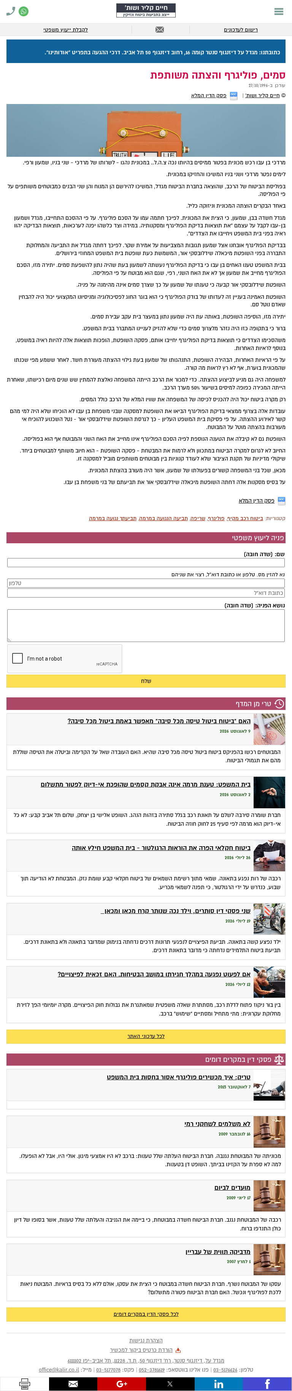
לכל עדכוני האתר (146, 1036)
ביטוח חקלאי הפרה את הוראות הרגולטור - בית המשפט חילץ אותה (161, 848)
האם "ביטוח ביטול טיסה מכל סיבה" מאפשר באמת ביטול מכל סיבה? (159, 721)
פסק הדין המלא (209, 95)
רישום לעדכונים (241, 30)
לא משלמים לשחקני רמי (217, 1124)
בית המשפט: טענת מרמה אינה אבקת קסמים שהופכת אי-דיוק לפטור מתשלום (146, 785)
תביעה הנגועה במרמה (163, 518)
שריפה (197, 518)
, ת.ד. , (146, 1360)
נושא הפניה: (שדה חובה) (254, 605)
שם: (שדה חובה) (264, 554)
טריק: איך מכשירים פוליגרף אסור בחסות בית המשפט (179, 1077)
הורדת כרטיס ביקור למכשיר (141, 1350)
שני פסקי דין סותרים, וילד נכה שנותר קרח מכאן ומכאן (176, 911)
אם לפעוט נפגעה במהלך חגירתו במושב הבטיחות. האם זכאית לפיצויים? (154, 974)
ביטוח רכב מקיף (245, 518)
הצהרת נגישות (146, 1340)
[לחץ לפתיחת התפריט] (279, 11)
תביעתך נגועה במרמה (112, 518)
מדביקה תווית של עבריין (218, 1252)
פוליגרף (216, 518)
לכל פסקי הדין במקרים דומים (146, 1314)
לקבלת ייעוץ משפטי (65, 30)
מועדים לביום (232, 1188)
